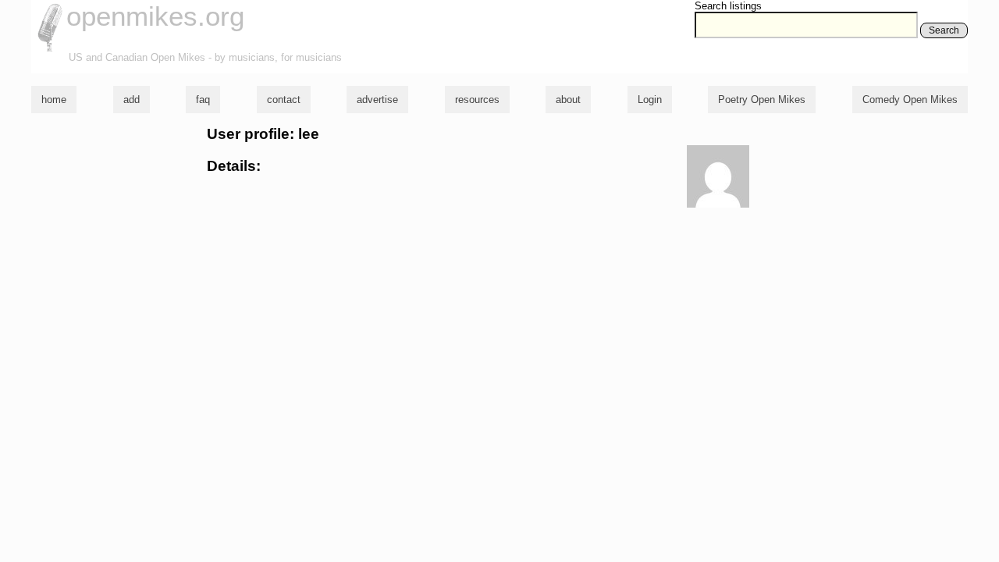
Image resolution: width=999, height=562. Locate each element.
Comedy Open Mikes (910, 99)
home (53, 99)
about (568, 99)
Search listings (728, 6)
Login (650, 99)
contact (283, 99)
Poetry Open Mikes (761, 99)
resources (477, 99)
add (131, 99)
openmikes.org (155, 16)
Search (944, 30)
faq (203, 99)
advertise (377, 99)
